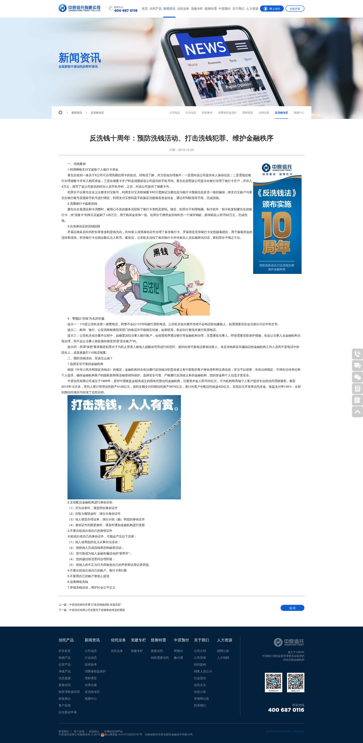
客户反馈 (65, 705)
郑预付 (178, 651)
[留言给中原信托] (357, 400)
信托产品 (156, 8)
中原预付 (225, 8)
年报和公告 (201, 698)
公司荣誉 (200, 657)
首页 (145, 8)
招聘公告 (223, 651)
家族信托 (65, 685)
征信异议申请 (68, 712)
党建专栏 (197, 8)
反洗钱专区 (97, 112)
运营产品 (65, 664)
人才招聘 (223, 657)
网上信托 (274, 8)
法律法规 (264, 112)
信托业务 (183, 8)
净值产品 (65, 671)
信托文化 (200, 685)
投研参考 (207, 112)
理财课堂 (247, 112)
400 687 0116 (286, 710)
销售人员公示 (203, 671)
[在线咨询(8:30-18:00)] (357, 365)
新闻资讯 (169, 8)
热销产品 (65, 657)
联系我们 (200, 705)
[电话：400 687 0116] (357, 354)
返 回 (292, 608)
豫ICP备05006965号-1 (279, 731)
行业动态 (191, 112)
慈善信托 (157, 651)
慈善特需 (211, 8)
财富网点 (65, 698)
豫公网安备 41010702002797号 (123, 734)
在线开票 (295, 8)
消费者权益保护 (227, 112)
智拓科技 (299, 731)
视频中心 (299, 112)
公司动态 (174, 112)
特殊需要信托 (160, 657)
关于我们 (238, 8)
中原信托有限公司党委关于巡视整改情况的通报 (92, 610)
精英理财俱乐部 (69, 691)
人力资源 (252, 8)
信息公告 (200, 691)
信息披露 (65, 678)
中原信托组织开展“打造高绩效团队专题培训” (90, 604)
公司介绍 (200, 651)
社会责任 (200, 678)
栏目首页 (65, 651)
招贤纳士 (94, 731)
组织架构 (200, 664)
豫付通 (178, 657)
